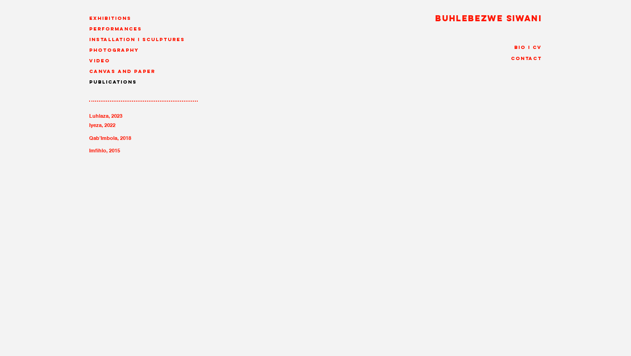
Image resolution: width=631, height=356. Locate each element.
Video (99, 61)
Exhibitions (110, 18)
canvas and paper (122, 71)
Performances (115, 29)
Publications (113, 82)
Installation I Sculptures (137, 39)
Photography (114, 50)
